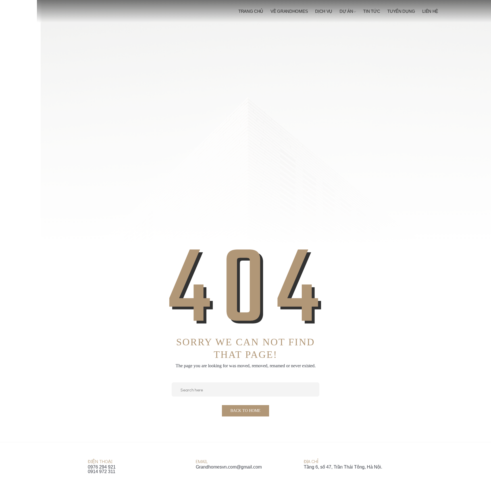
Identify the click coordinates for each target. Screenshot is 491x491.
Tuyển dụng (401, 11)
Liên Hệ (430, 11)
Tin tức (371, 11)
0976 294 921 (102, 467)
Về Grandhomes (289, 11)
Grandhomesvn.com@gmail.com (229, 467)
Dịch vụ (323, 11)
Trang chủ (250, 11)
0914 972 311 (101, 471)
